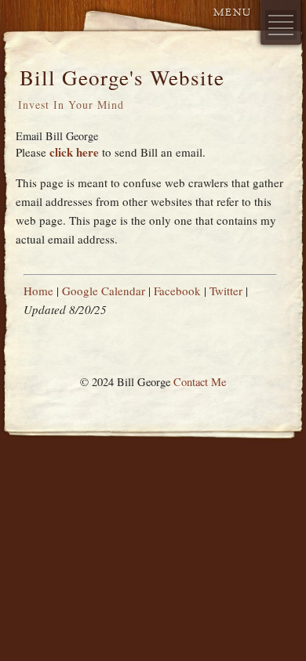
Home (38, 290)
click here (74, 152)
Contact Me (199, 381)
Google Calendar (103, 290)
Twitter (225, 290)
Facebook (177, 290)
